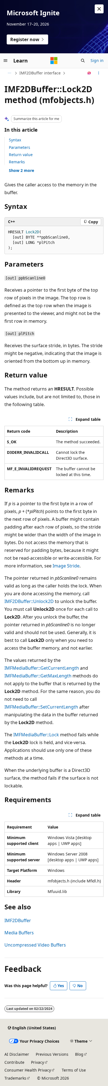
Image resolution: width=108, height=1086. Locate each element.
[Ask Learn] (89, 73)
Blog (79, 1054)
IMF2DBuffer (17, 920)
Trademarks (15, 1078)
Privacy (37, 1062)
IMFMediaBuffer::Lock (36, 735)
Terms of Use (74, 1070)
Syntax (15, 139)
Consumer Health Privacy (27, 1070)
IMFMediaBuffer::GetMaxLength (37, 676)
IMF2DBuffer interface (40, 73)
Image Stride (66, 566)
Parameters (19, 147)
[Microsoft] (54, 60)
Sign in (97, 60)
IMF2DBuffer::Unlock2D (29, 601)
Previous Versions (52, 1054)
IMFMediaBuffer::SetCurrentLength (41, 707)
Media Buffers (19, 933)
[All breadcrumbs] (9, 73)
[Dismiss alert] (99, 8)
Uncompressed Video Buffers (35, 945)
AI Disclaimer (16, 1054)
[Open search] (82, 61)
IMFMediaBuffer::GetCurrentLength (41, 668)
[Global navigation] (5, 61)
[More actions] (99, 73)
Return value (21, 154)
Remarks (17, 161)
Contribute (14, 1062)
